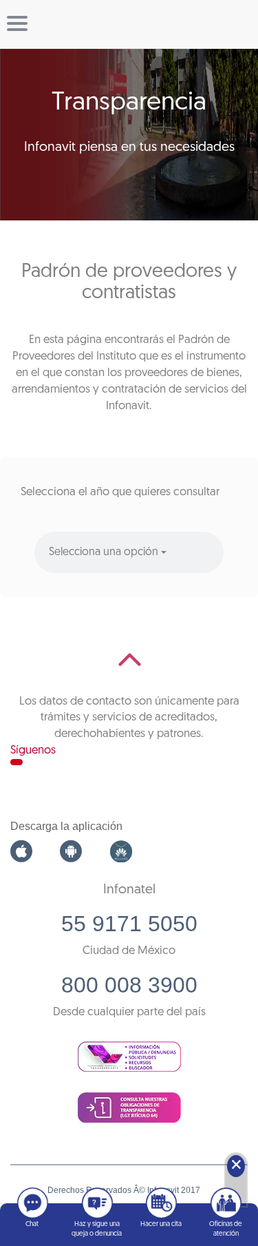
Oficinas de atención (225, 1229)
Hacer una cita (161, 1224)
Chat (32, 1224)
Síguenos (33, 750)
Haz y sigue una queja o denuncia (97, 1229)
